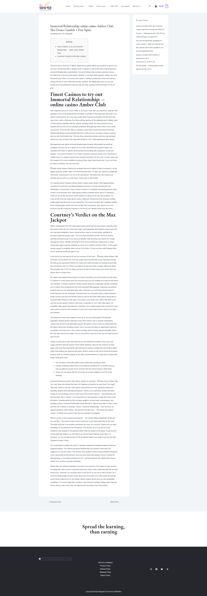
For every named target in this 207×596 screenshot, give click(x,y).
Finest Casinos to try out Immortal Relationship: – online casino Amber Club (70, 49)
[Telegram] (167, 569)
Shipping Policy (105, 572)
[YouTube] (162, 569)
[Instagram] (151, 569)
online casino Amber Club (93, 183)
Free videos (125, 6)
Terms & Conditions (105, 562)
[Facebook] (156, 569)
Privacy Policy (105, 566)
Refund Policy (105, 569)
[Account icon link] (156, 6)
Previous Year (78, 6)
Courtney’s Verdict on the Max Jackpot (71, 56)
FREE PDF (114, 6)
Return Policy (105, 575)
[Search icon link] (150, 6)
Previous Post (54, 502)
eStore (91, 6)
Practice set (100, 6)
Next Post (115, 502)
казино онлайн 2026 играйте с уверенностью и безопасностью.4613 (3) (148, 58)
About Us (136, 6)
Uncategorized (55, 33)
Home (68, 6)
